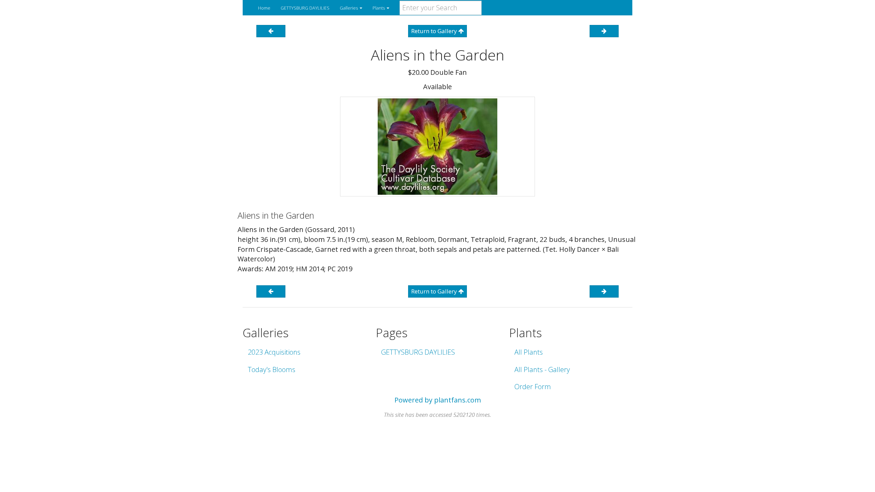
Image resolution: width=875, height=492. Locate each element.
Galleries (349, 8)
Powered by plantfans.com (437, 400)
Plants (379, 8)
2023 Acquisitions (274, 352)
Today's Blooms (271, 369)
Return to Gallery (434, 31)
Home (264, 8)
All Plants (528, 352)
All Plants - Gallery (542, 369)
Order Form (532, 386)
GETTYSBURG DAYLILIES (305, 8)
